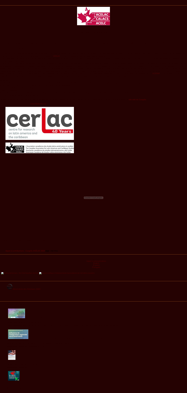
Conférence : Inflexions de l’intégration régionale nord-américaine (67, 338)
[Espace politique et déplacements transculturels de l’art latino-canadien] (67, 273)
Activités (93, 3)
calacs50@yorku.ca (38, 104)
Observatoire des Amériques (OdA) (27, 289)
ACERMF (156, 73)
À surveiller (93, 299)
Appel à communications (96, 261)
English (96, 263)
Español (96, 265)
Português (96, 267)
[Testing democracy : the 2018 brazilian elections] (20, 273)
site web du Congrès (137, 100)
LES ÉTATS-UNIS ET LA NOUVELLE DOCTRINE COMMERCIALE (53, 359)
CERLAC (56, 56)
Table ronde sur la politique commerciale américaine (56, 317)
